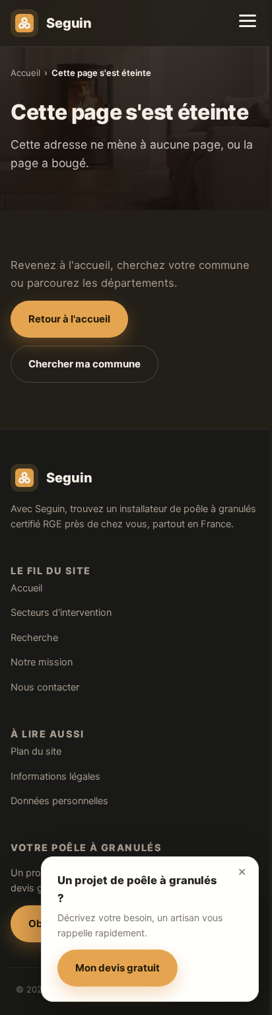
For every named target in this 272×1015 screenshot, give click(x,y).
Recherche (34, 638)
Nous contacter (45, 687)
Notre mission (42, 662)
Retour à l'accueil (69, 319)
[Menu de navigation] (247, 21)
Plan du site (36, 751)
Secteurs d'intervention (61, 613)
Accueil (25, 72)
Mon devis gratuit (117, 967)
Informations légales (55, 776)
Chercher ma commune (84, 363)
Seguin (68, 23)
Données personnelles (59, 801)
